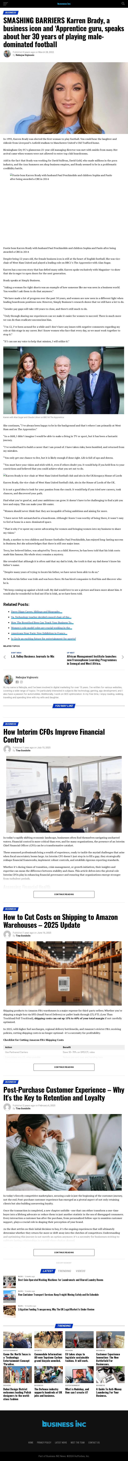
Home (30, 1442)
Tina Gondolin (23, 750)
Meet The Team (78, 1442)
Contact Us (94, 1442)
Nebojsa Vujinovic (25, 55)
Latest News (61, 1442)
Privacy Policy (44, 1442)
